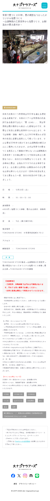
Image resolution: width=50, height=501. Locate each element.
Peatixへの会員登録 (22, 441)
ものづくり (18, 401)
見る (5, 407)
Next (45, 46)
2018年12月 (18, 394)
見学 (14, 407)
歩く (40, 401)
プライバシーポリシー (27, 484)
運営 (15, 484)
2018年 (6, 394)
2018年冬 (31, 394)
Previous (5, 46)
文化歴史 (30, 401)
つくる (6, 401)
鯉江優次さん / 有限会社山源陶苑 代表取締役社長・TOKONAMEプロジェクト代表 (24, 414)
